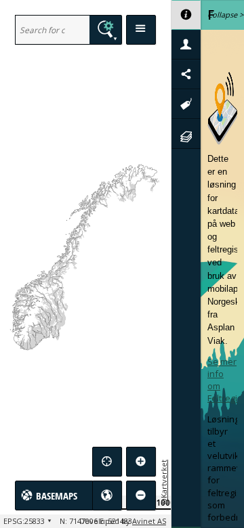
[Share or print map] (186, 74)
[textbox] (52, 30)
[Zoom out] (141, 495)
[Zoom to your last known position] (107, 462)
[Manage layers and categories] (186, 134)
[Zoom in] (141, 462)
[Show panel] (141, 30)
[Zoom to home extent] (107, 495)
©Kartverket (164, 482)
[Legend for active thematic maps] (186, 104)
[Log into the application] (186, 45)
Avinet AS (149, 521)
